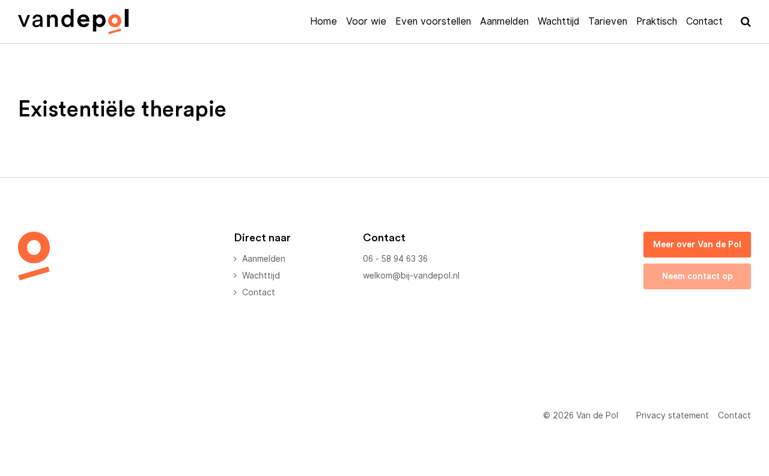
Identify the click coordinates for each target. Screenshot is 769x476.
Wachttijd (558, 21)
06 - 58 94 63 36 (395, 259)
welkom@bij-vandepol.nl (411, 275)
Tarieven (607, 21)
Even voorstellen (433, 21)
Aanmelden (504, 21)
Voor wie (366, 21)
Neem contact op (697, 276)
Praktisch (656, 21)
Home (323, 21)
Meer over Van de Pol (697, 244)
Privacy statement (672, 415)
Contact (704, 21)
